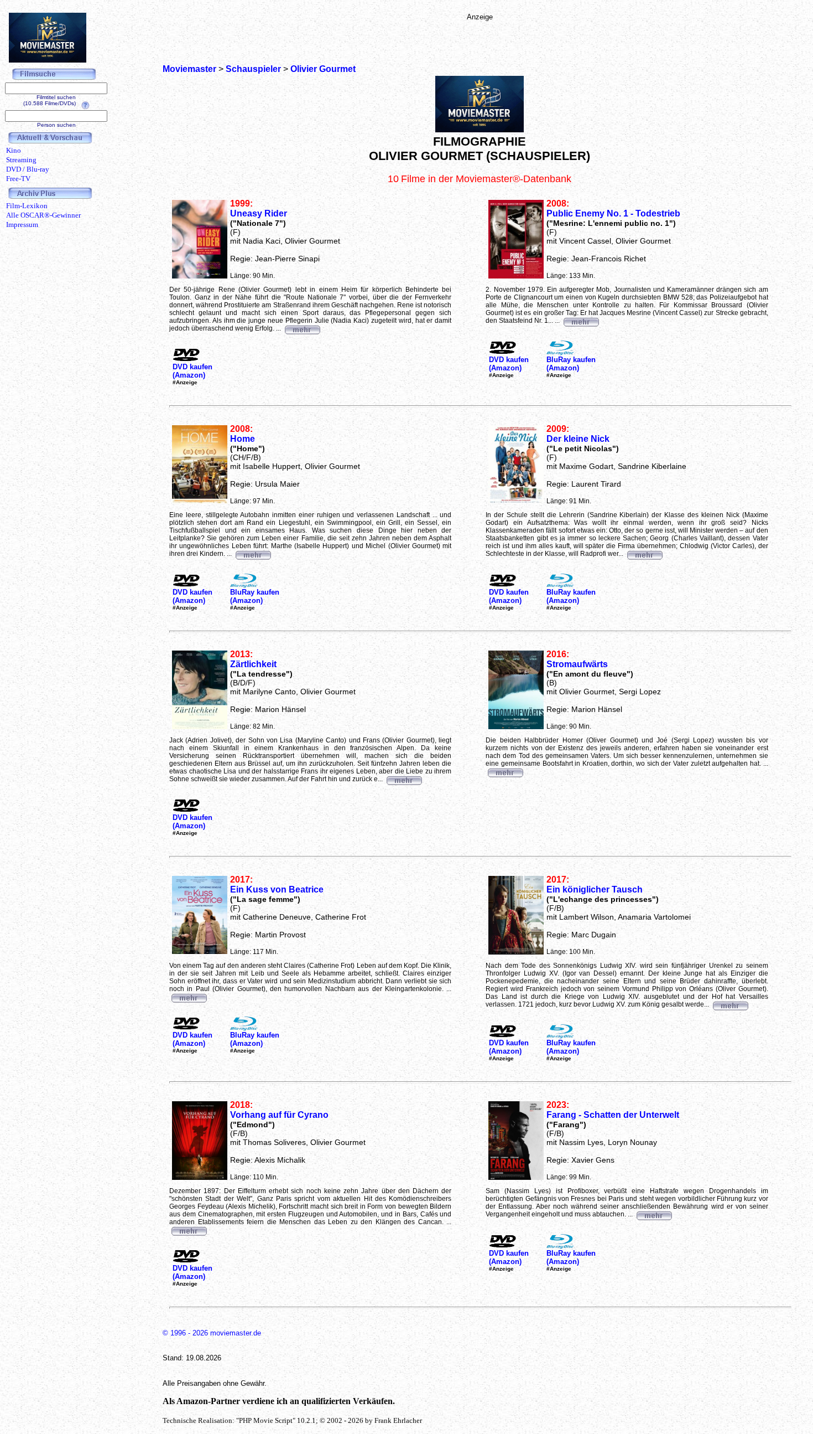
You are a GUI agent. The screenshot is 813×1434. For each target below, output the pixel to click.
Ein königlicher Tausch (594, 889)
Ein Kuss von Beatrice (277, 889)
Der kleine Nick (577, 438)
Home (242, 438)
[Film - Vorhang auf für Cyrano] (188, 1230)
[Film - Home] (252, 554)
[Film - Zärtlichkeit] (403, 779)
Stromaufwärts (577, 664)
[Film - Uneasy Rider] (302, 328)
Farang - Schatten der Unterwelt (612, 1115)
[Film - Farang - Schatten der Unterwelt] (653, 1214)
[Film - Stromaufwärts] (505, 771)
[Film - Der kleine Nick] (644, 554)
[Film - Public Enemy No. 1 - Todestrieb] (580, 320)
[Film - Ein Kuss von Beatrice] (188, 996)
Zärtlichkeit (253, 664)
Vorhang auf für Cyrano (279, 1115)
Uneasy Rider (258, 213)
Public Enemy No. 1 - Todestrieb (613, 213)
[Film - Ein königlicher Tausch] (730, 1004)
